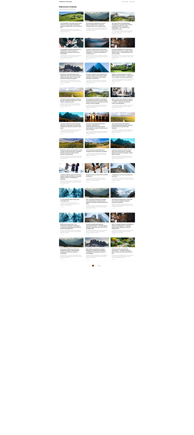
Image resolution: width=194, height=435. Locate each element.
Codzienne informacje (65, 1)
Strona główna (132, 1)
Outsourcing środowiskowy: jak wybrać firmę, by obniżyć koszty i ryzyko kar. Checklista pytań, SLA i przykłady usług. (96, 25)
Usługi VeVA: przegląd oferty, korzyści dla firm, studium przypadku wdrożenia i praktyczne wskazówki (122, 201)
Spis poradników (125, 1)
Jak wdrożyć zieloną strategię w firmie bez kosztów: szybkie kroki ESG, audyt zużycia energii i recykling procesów (70, 100)
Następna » (99, 265)
